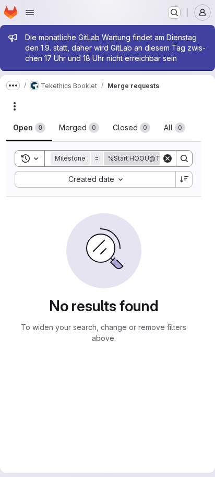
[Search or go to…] (174, 12)
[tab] (29, 128)
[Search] (184, 158)
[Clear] (167, 158)
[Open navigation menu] (29, 12)
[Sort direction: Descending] (184, 179)
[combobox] (95, 179)
